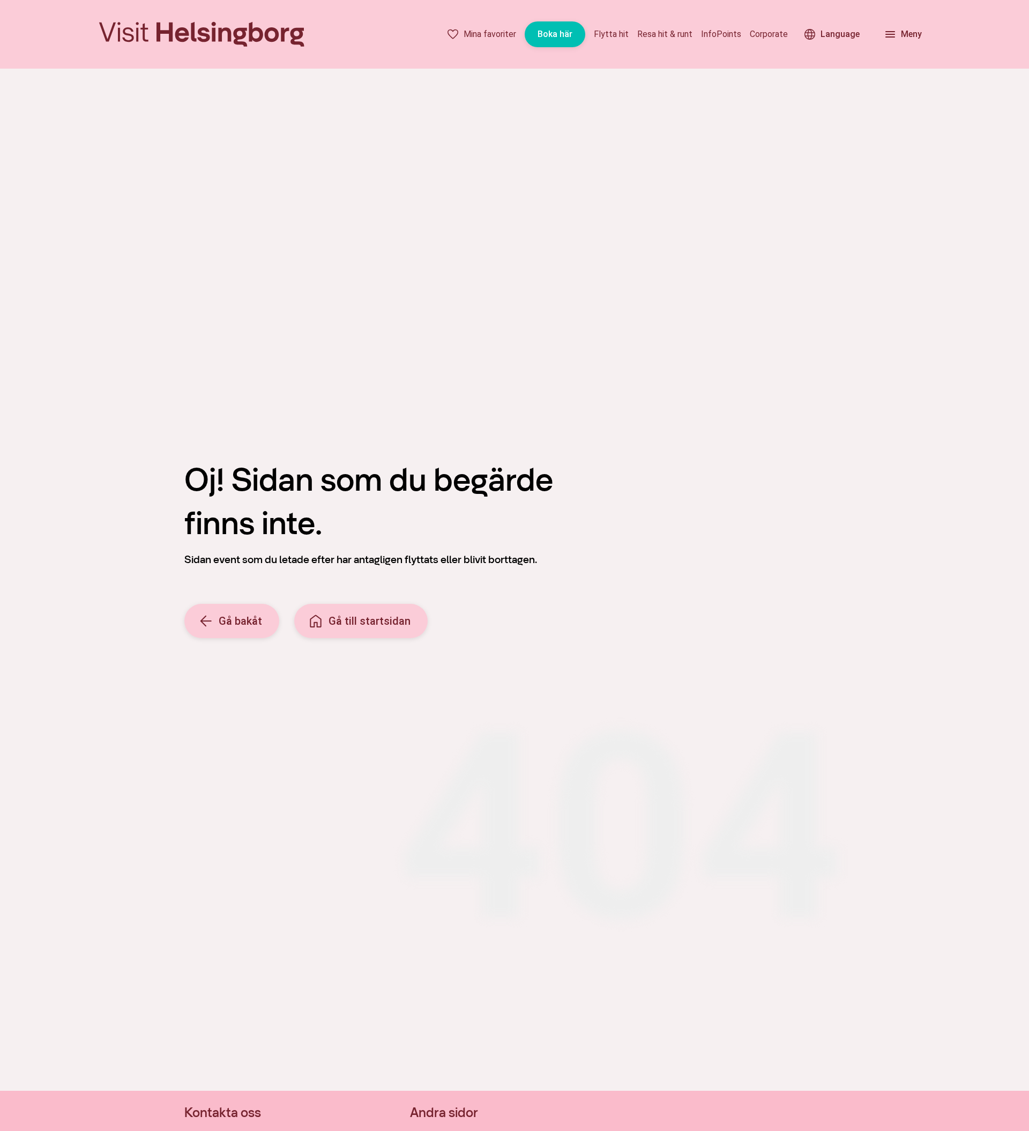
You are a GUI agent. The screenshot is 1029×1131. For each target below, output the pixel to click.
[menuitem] (481, 34)
